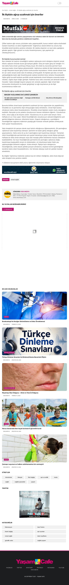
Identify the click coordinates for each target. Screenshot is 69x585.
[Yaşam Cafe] (10, 4)
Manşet (19, 477)
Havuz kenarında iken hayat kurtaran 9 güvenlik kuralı (21, 428)
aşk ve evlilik (44, 477)
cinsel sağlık (12, 10)
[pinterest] (14, 184)
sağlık (6, 316)
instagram (51, 567)
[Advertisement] (34, 272)
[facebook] (3, 184)
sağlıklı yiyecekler (19, 482)
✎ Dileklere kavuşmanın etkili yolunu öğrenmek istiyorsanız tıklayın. (26, 163)
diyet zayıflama (41, 536)
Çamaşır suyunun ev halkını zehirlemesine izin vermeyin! (23, 464)
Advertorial (8, 477)
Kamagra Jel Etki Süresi (32, 98)
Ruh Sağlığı (31, 477)
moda (55, 477)
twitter (19, 567)
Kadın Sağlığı (9, 531)
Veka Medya (34, 569)
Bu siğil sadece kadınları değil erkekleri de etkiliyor (14, 98)
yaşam (6, 424)
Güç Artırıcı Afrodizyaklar (54, 98)
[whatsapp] (10, 184)
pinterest (40, 567)
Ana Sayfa (5, 10)
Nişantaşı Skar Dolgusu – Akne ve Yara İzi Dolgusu (20, 393)
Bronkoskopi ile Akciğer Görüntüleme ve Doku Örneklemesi (23, 321)
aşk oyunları (40, 531)
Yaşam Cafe (41, 576)
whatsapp (29, 567)
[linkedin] (18, 184)
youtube (61, 567)
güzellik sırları (9, 388)
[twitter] (7, 184)
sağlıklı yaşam (41, 540)
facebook (9, 567)
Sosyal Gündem (9, 352)
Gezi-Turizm (40, 527)
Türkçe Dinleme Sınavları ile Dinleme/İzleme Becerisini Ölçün (24, 357)
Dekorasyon (8, 527)
